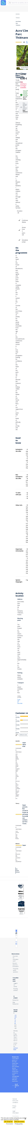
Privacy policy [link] (19, 1124)
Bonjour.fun (15, 1000)
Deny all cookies (19, 1121)
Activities (18, 14)
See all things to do (17, 1085)
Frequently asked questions (15, 970)
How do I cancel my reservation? (16, 964)
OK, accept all (8, 1121)
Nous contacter (25, 111)
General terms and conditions (15, 1100)
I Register (16, 943)
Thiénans (18, 17)
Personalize (9, 1124)
